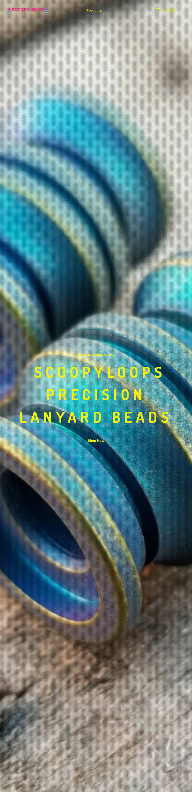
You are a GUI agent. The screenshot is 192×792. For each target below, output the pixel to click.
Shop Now (96, 440)
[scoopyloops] (27, 10)
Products (94, 10)
